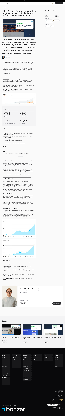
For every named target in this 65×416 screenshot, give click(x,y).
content (17, 196)
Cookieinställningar (60, 408)
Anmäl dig (41, 0)
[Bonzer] (5, 3)
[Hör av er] (52, 3)
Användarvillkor (53, 407)
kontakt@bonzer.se (59, 396)
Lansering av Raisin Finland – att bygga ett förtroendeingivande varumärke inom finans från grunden (10, 339)
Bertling (4, 61)
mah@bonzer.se (23, 302)
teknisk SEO (12, 196)
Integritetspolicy (60, 407)
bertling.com (57, 16)
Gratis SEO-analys (56, 303)
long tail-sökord (20, 156)
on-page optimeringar (29, 195)
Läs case (3, 342)
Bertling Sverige (6, 79)
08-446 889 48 (23, 303)
